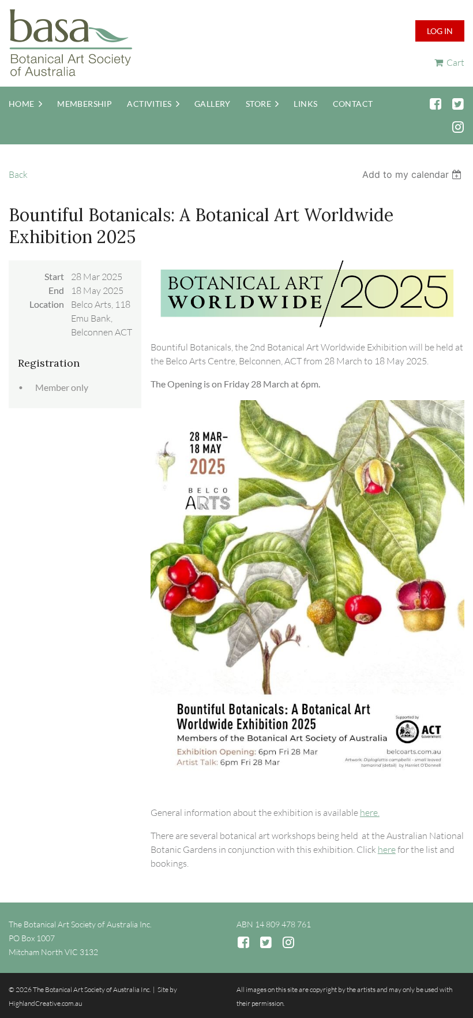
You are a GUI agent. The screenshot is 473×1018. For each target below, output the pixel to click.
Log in (440, 31)
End (56, 290)
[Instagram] (457, 126)
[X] (457, 103)
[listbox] (413, 174)
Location (46, 304)
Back (18, 174)
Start (54, 276)
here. (370, 812)
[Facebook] (435, 103)
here (387, 849)
